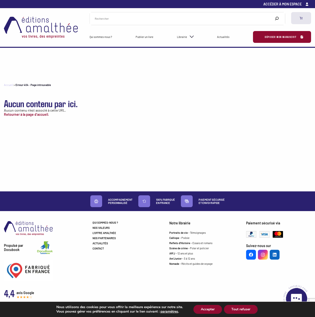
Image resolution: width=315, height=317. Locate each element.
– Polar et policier (189, 248)
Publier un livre (144, 36)
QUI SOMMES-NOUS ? (105, 222)
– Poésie (179, 237)
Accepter (208, 309)
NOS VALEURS (101, 227)
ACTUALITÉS (100, 243)
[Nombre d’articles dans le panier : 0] (301, 18)
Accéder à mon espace (282, 4)
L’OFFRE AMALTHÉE (104, 232)
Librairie (182, 36)
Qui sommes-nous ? (101, 36)
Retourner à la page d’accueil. (26, 114)
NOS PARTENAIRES (104, 238)
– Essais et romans (190, 243)
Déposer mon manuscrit (281, 36)
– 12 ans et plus (181, 253)
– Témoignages (187, 232)
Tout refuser (240, 309)
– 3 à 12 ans (182, 258)
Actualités (223, 36)
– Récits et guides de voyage (191, 263)
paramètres (169, 311)
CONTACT (98, 248)
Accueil (8, 84)
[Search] (277, 18)
